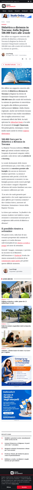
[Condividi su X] (26, 58)
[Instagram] (30, 1)
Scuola (10, 11)
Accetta (24, 487)
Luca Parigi (9, 53)
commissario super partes (11, 261)
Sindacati (25, 11)
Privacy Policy (15, 483)
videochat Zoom (16, 122)
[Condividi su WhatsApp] (29, 58)
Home (4, 11)
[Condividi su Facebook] (22, 58)
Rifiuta (9, 487)
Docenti (17, 11)
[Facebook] (28, 1)
